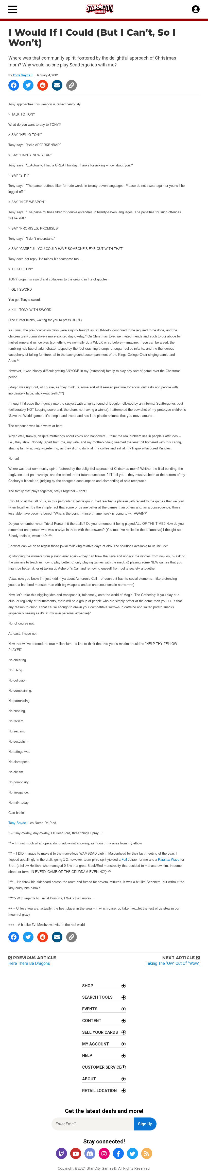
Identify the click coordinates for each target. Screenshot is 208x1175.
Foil (124, 859)
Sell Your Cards (100, 1032)
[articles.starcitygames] (147, 1153)
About (89, 1079)
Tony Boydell (22, 75)
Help (87, 1055)
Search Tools (97, 997)
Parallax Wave (168, 859)
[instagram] (104, 1153)
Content (91, 1020)
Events (89, 1009)
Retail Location (99, 1090)
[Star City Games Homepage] (104, 8)
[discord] (90, 1153)
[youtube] (75, 1153)
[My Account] (196, 9)
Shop (87, 985)
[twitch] (61, 1153)
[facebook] (118, 1153)
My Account (95, 1044)
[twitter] (132, 1153)
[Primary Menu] (12, 9)
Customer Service (102, 1067)
